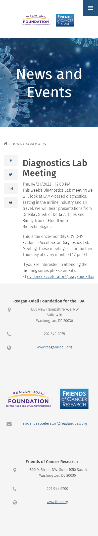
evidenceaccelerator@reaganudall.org (62, 277)
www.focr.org (57, 502)
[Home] (49, 19)
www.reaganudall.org (54, 347)
